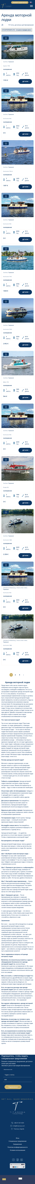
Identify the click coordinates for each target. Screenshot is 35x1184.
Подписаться (13, 1087)
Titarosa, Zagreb (19, 1129)
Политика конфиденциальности (18, 1147)
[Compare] (6, 38)
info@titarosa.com (19, 1126)
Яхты (17, 1138)
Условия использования (17, 1150)
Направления (17, 1144)
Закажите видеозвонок (20, 2)
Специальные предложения (17, 1141)
